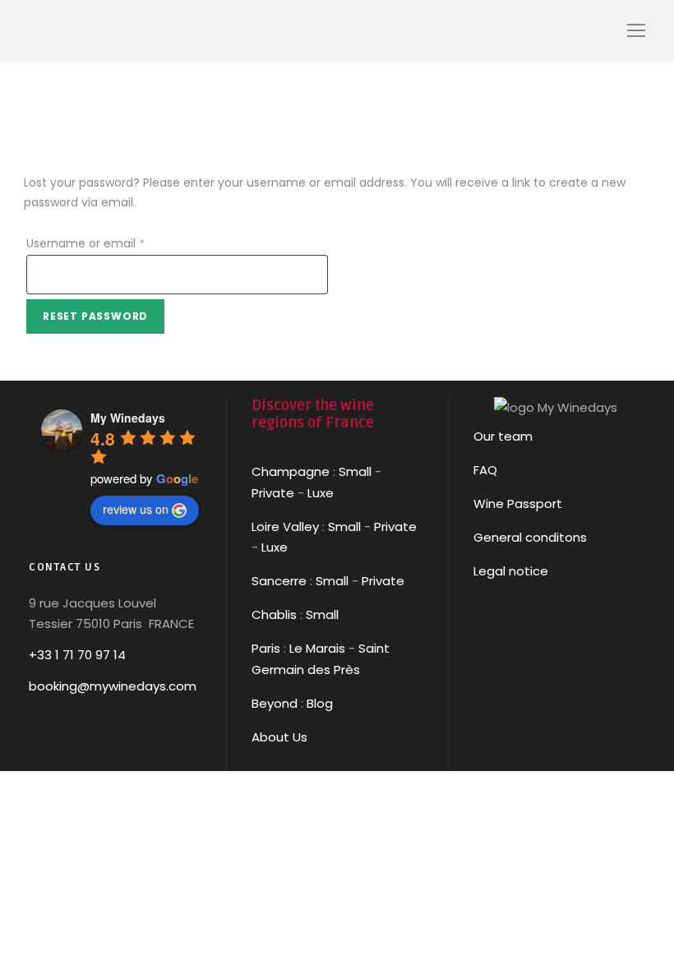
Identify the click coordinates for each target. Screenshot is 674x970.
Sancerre (279, 580)
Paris (266, 648)
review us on (135, 509)
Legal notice (510, 571)
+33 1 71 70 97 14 (77, 654)
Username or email (110, 243)
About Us (279, 737)
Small (355, 471)
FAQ (485, 469)
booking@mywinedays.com (112, 686)
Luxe (320, 492)
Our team (503, 436)
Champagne (291, 471)
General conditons (530, 537)
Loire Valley (285, 526)
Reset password (95, 316)
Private (273, 492)
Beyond (275, 703)
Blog (320, 703)
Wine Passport (517, 503)
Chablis (274, 614)
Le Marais (315, 648)
